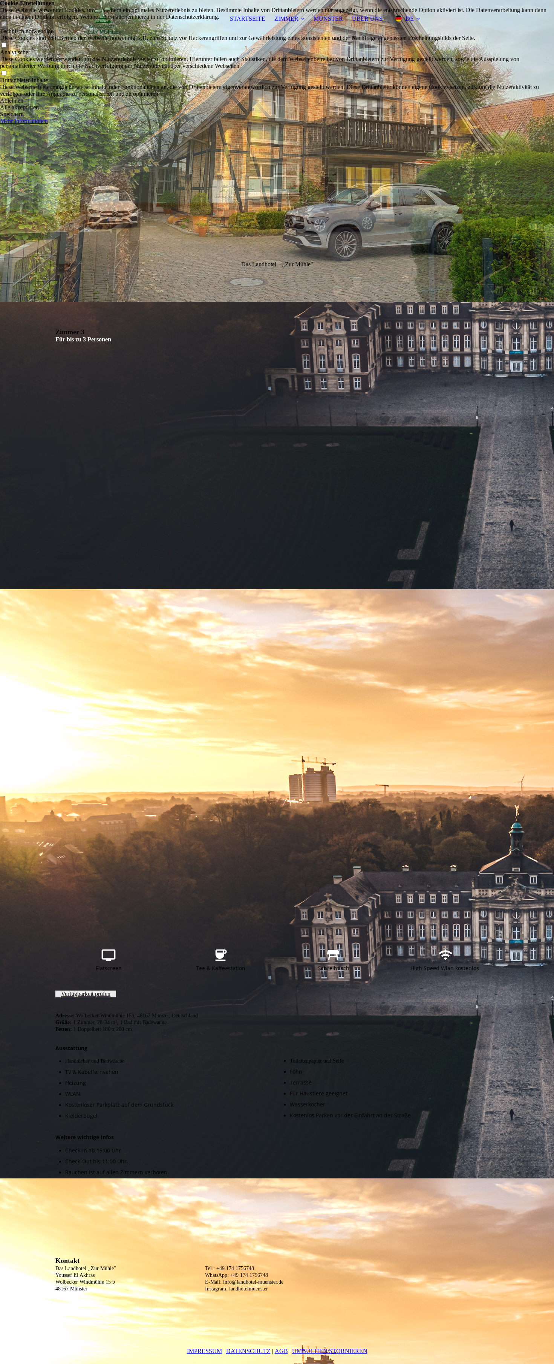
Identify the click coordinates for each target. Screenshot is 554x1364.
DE (410, 18)
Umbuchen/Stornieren (329, 1351)
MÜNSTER (328, 18)
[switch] (4, 45)
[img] (102, 19)
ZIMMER (286, 18)
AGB (281, 1351)
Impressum (204, 1351)
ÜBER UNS (367, 18)
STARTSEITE (247, 18)
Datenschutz (248, 1351)
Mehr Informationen (24, 121)
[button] (277, 100)
